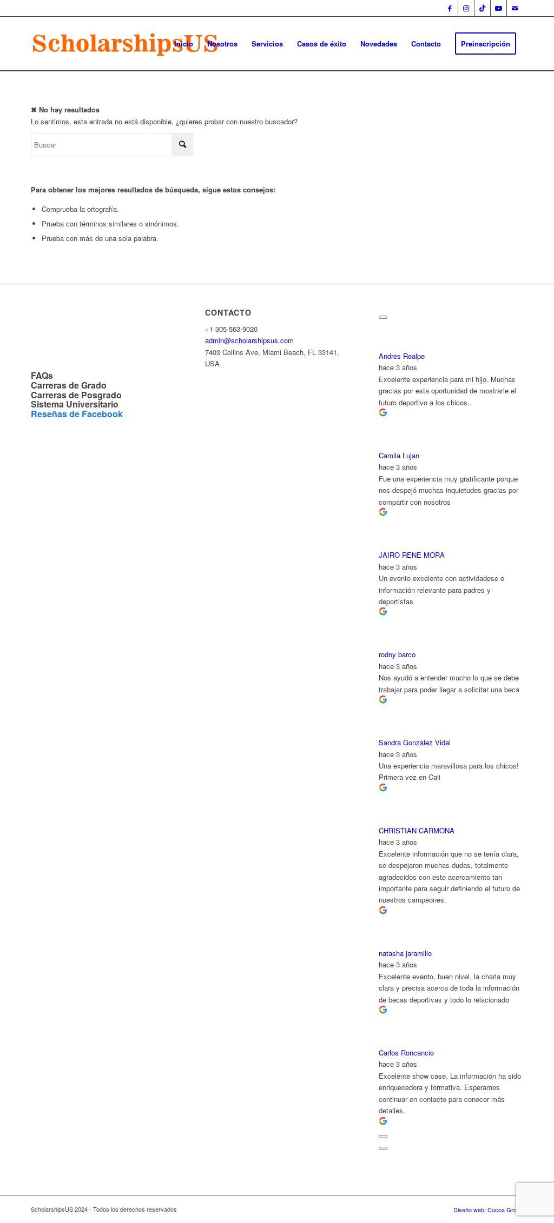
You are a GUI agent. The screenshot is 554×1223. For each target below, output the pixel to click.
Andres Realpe (402, 356)
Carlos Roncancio (406, 1052)
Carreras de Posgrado (76, 395)
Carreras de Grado (69, 385)
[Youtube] (498, 8)
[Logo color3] (126, 44)
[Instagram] (466, 8)
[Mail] (515, 8)
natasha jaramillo (405, 953)
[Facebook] (450, 8)
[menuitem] (183, 44)
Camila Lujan (399, 455)
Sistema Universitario (74, 404)
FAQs (42, 375)
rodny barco (397, 654)
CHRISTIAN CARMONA (416, 830)
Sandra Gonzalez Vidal (415, 742)
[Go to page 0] (383, 1148)
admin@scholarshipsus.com (249, 340)
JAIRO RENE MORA (412, 555)
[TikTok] (482, 8)
